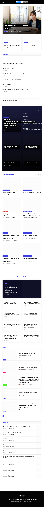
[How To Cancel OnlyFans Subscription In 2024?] (12, 157)
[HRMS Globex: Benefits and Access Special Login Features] (38, 464)
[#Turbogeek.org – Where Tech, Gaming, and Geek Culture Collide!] (38, 427)
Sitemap (31, 501)
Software (6, 31)
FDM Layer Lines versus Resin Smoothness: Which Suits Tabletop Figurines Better (11, 337)
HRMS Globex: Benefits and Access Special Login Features (15, 463)
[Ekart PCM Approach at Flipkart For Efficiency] (38, 476)
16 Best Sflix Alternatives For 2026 (31, 236)
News (6, 283)
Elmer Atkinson (14, 195)
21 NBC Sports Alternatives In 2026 (11, 214)
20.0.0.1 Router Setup (8, 84)
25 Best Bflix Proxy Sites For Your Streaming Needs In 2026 (31, 214)
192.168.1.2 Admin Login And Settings (12, 79)
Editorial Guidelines (16, 501)
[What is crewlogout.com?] (38, 451)
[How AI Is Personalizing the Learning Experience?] (10, 355)
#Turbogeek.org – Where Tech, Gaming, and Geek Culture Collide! (17, 426)
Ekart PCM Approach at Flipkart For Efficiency (12, 475)
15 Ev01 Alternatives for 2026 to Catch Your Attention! (32, 193)
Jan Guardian (34, 261)
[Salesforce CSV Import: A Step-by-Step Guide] (12, 39)
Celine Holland (14, 217)
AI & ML (4, 359)
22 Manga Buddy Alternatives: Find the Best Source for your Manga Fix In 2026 (11, 237)
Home (7, 499)
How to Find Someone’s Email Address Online (11, 147)
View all (39, 174)
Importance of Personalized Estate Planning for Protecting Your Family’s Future (29, 405)
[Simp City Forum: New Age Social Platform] (38, 470)
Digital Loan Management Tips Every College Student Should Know (31, 315)
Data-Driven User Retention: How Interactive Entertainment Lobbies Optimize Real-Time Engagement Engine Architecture (29, 380)
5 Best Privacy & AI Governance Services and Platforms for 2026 (32, 336)
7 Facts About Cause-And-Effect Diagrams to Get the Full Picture (32, 303)
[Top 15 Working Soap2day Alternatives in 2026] (32, 250)
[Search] (40, 2)
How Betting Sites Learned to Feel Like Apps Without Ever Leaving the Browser (31, 326)
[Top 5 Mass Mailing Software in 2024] (22, 20)
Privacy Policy (26, 499)
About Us (11, 499)
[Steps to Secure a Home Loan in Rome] (10, 394)
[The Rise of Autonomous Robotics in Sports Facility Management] (10, 367)
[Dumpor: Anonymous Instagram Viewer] (32, 39)
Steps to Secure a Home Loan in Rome (28, 393)
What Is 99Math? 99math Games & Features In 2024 (15, 58)
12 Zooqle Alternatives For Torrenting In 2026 (10, 193)
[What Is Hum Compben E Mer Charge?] (38, 445)
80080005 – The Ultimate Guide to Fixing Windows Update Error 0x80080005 (32, 111)
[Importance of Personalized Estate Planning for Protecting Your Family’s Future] (10, 406)
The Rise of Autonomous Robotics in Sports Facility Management (10, 304)
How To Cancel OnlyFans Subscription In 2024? (10, 163)
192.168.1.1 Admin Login (8, 68)
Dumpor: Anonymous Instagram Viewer (29, 46)
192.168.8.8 (5, 95)
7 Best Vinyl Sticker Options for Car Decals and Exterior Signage (11, 314)
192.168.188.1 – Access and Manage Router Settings (15, 74)
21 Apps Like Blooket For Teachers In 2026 (13, 63)
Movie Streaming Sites (27, 190)
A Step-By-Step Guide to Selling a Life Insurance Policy (12, 325)
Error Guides (6, 117)
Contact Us (25, 501)
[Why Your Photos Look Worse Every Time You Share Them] (32, 140)
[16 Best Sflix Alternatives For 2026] (32, 227)
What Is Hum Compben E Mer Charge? (11, 444)
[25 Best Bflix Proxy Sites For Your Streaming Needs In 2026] (32, 205)
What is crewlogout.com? (8, 450)
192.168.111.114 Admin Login (10, 100)
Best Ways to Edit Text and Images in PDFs (31, 163)
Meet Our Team (18, 499)
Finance (4, 398)
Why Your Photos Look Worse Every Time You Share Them (31, 147)
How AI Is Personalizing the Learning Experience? (27, 354)
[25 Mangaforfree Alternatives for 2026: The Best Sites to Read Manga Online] (12, 250)
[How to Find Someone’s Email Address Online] (12, 140)
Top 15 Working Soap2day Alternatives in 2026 (30, 259)
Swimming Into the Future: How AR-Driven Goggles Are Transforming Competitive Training (11, 289)
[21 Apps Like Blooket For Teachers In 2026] (38, 433)
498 (11, 415)
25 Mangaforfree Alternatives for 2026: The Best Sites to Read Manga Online (11, 260)
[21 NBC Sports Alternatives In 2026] (12, 205)
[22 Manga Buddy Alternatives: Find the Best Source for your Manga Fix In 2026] (12, 227)
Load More (21, 267)
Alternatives (5, 211)
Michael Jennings (13, 31)
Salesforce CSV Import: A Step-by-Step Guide (12, 46)
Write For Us (34, 499)
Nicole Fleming (7, 129)
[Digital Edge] (22, 2)
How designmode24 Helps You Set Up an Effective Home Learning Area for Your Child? (19, 457)
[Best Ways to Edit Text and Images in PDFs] (32, 157)
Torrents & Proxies (6, 190)
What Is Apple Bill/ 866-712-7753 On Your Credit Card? (15, 89)
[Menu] (3, 2)
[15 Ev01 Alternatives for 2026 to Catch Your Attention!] (32, 184)
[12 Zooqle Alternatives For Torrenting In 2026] (12, 184)
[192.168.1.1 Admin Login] (38, 439)
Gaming (4, 372)
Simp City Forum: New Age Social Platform (12, 469)
